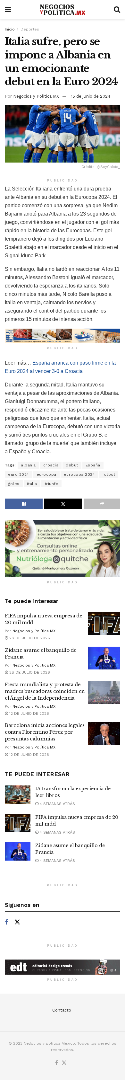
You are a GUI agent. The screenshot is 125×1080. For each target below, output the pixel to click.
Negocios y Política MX (36, 96)
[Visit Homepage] (62, 10)
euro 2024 (18, 474)
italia (32, 484)
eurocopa (46, 474)
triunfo (52, 484)
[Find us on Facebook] (6, 922)
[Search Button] (117, 9)
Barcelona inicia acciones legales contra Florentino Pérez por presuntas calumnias (45, 732)
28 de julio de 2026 (29, 638)
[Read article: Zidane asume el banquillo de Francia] (104, 658)
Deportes (30, 29)
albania (28, 465)
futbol (108, 474)
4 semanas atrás (56, 803)
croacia (51, 465)
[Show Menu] (8, 9)
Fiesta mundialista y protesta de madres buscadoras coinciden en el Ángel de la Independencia (45, 691)
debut (72, 465)
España (93, 465)
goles (14, 484)
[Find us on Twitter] (17, 922)
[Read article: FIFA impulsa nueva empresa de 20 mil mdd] (104, 623)
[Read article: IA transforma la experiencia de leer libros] (17, 794)
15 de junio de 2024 (90, 96)
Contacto (61, 1010)
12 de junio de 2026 (28, 713)
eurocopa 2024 (79, 474)
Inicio (10, 29)
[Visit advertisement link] (62, 336)
